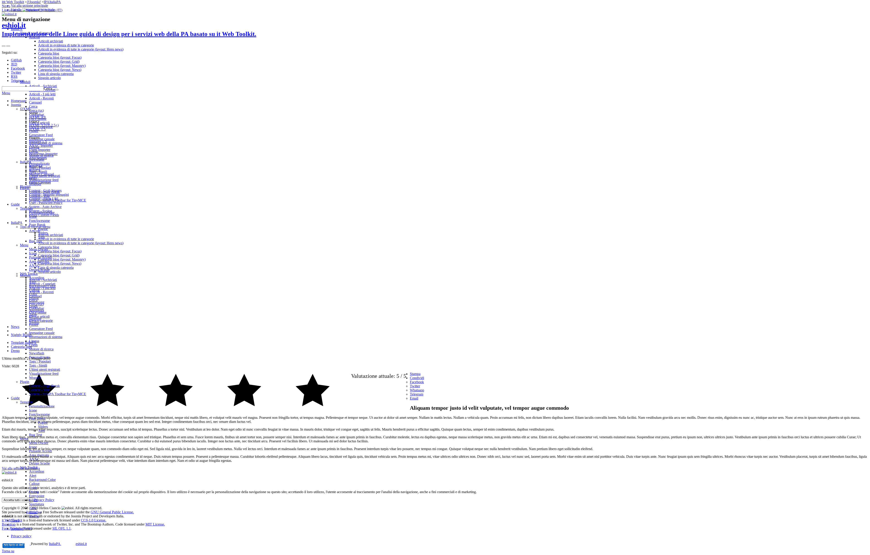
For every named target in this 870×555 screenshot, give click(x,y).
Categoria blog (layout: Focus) (60, 251)
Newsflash (36, 353)
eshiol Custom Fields (44, 215)
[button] (32, 10)
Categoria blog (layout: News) (59, 263)
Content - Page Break (44, 386)
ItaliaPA (55, 2)
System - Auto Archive (45, 207)
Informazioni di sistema (45, 337)
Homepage (19, 101)
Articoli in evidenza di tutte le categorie (66, 239)
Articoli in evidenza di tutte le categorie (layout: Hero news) (80, 243)
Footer (33, 325)
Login (33, 345)
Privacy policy (21, 536)
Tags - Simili (38, 365)
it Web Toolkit (14, 2)
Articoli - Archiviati (43, 280)
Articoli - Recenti (41, 292)
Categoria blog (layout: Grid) (59, 255)
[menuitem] (444, 382)
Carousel (35, 296)
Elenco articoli (39, 316)
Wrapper (35, 378)
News (6, 6)
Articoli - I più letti (42, 288)
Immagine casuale (42, 333)
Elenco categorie (41, 320)
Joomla (16, 105)
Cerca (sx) (36, 304)
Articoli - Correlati (42, 284)
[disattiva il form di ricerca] (8, 46)
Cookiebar (36, 308)
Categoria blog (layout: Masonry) (62, 259)
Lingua (34, 341)
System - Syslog (40, 211)
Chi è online (37, 312)
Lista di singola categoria (56, 267)
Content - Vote (39, 390)
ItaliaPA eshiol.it (68, 544)
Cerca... (49, 88)
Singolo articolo (49, 272)
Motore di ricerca (41, 349)
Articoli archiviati (50, 235)
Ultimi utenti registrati (44, 369)
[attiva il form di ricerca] (3, 46)
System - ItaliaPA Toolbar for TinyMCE (57, 394)
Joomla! (35, 2)
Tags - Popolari (40, 361)
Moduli (25, 276)
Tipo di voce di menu (35, 227)
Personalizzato (39, 357)
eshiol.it (129, 29)
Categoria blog (48, 247)
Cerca (33, 300)
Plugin (24, 382)
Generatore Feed (41, 329)
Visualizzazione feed (43, 374)
